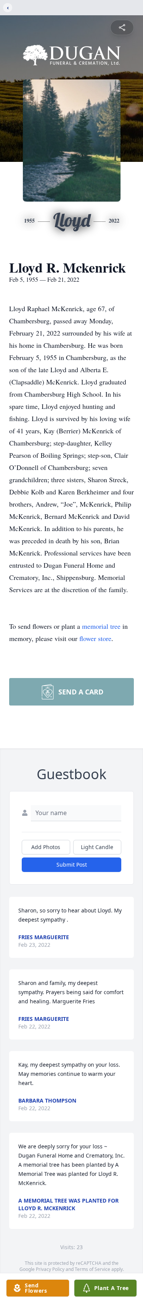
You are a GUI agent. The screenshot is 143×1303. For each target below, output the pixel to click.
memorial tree (101, 626)
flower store (95, 638)
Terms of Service (92, 1269)
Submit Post (71, 864)
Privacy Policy (50, 1269)
